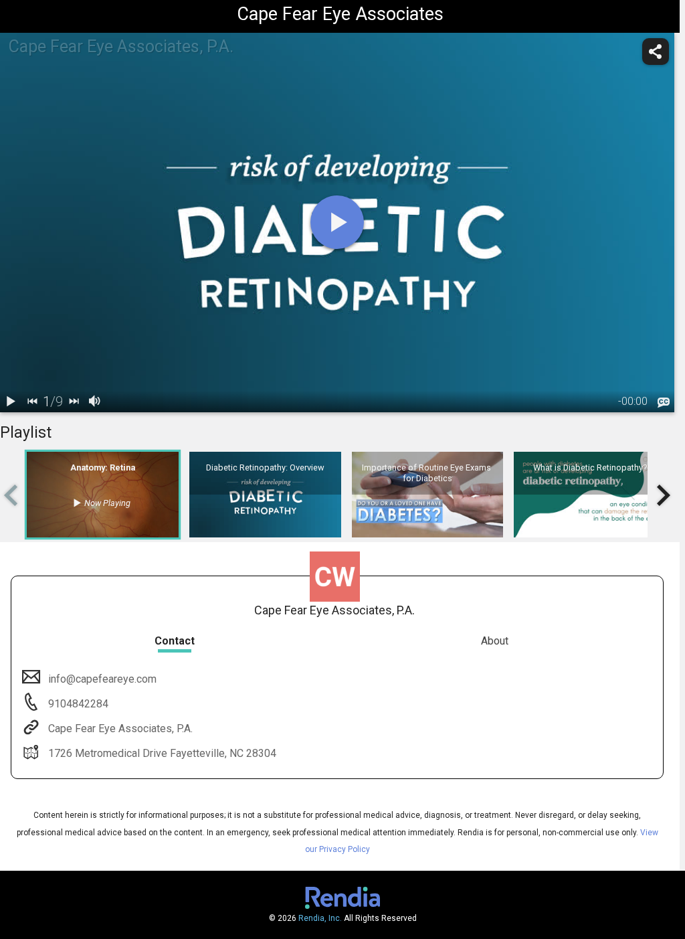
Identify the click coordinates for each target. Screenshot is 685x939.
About (494, 640)
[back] (32, 401)
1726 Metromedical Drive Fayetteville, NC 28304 (162, 753)
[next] (73, 401)
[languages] (663, 402)
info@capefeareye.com (102, 679)
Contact (175, 640)
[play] (337, 222)
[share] (655, 51)
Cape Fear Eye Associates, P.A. (120, 728)
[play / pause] (10, 401)
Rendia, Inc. (320, 918)
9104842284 (76, 703)
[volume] (95, 401)
